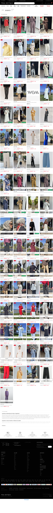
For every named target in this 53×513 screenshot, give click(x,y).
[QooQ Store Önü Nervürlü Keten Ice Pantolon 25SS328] (46, 289)
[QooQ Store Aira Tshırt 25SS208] (6, 352)
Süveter (15, 469)
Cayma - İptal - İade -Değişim (37, 488)
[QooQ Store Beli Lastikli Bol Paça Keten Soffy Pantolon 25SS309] (19, 331)
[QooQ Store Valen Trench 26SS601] (46, 69)
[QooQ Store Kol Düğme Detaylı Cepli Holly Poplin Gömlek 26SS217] (6, 47)
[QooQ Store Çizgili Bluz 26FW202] (6, 289)
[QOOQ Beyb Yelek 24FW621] (6, 182)
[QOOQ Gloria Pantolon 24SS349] (6, 373)
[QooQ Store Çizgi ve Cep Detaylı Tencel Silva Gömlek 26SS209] (33, 182)
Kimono (28, 462)
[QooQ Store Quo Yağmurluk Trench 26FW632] (6, 268)
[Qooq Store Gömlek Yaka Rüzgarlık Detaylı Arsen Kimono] (19, 182)
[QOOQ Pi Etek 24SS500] (19, 137)
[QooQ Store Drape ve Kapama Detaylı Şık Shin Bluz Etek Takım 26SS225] (33, 47)
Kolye (40, 475)
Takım (15, 456)
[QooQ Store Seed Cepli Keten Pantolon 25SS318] (46, 310)
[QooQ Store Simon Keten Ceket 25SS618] (46, 92)
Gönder (50, 446)
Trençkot (28, 456)
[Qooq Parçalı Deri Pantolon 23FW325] (46, 373)
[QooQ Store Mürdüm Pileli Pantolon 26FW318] (19, 247)
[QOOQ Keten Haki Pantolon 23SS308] (19, 159)
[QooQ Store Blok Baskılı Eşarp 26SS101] (19, 226)
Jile (27, 469)
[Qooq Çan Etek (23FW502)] (46, 137)
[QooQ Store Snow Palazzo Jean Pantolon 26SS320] (19, 69)
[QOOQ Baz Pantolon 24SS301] (6, 137)
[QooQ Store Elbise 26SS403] (6, 69)
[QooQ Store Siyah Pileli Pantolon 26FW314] (6, 247)
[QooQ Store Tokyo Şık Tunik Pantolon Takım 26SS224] (33, 226)
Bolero (28, 470)
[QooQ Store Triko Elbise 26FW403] (46, 247)
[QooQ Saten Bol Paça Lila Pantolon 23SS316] (6, 395)
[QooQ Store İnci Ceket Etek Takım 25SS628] (6, 114)
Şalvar (28, 468)
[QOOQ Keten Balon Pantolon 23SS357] (46, 159)
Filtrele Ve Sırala (5, 14)
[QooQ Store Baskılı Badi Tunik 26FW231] (33, 268)
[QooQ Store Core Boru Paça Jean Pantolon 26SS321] (33, 69)
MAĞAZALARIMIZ (47, 488)
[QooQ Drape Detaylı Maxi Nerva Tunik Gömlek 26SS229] (6, 204)
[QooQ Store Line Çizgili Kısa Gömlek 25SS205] (6, 310)
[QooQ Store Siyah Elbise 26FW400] (19, 268)
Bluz (14, 459)
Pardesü (28, 460)
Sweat (15, 462)
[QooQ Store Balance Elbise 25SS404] (19, 114)
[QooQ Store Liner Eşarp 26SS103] (6, 226)
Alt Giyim (2, 458)
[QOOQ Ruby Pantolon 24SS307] (33, 373)
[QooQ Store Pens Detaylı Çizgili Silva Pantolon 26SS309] (33, 24)
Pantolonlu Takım (3, 455)
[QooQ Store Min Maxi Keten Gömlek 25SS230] (19, 310)
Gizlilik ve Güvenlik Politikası (22, 488)
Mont (27, 457)
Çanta (40, 456)
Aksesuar (41, 469)
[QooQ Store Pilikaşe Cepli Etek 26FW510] (46, 226)
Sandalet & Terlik (42, 462)
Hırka (14, 457)
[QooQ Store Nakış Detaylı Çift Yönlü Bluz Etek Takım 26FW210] (33, 247)
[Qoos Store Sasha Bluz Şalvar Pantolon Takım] (46, 182)
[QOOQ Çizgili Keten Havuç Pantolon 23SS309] (6, 159)
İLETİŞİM (43, 488)
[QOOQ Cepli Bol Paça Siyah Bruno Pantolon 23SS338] (33, 159)
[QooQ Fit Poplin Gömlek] (46, 204)
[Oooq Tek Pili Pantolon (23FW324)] (33, 114)
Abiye (15, 461)
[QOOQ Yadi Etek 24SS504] (33, 137)
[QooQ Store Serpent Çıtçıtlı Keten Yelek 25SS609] (33, 310)
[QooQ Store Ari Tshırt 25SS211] (19, 352)
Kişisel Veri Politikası (15, 488)
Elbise (15, 458)
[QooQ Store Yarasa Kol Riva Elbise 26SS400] (46, 24)
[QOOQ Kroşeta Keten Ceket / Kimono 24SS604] (46, 114)
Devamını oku (3, 425)
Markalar (9, 9)
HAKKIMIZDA (10, 488)
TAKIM (2, 454)
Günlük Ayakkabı (42, 460)
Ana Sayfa (6, 9)
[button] (51, 3)
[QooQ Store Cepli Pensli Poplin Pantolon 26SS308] (46, 47)
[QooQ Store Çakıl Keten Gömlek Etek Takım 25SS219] (19, 289)
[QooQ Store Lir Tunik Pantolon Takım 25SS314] (33, 352)
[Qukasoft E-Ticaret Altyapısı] (26, 499)
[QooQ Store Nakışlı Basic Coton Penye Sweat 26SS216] (33, 289)
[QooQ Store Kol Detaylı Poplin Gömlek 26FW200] (19, 92)
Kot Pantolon (2, 464)
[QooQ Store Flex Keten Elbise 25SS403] (6, 331)
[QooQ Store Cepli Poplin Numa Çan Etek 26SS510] (19, 47)
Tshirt (14, 468)
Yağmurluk (28, 459)
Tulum (15, 460)
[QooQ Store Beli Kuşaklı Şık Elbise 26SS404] (33, 204)
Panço (28, 461)
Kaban (28, 458)
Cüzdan (41, 457)
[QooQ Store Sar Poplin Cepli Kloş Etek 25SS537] (46, 331)
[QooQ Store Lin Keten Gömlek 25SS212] (33, 331)
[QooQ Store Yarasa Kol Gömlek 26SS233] (6, 24)
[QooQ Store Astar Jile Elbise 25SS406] (33, 92)
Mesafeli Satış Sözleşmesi (30, 488)
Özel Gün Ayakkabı (42, 461)
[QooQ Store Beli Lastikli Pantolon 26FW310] (46, 268)
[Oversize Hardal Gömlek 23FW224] (19, 373)
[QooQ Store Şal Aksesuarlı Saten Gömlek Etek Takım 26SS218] (19, 204)
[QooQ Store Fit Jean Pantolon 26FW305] (6, 92)
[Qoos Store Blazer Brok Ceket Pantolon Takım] (19, 24)
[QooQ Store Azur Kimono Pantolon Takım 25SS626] (46, 352)
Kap (27, 471)
